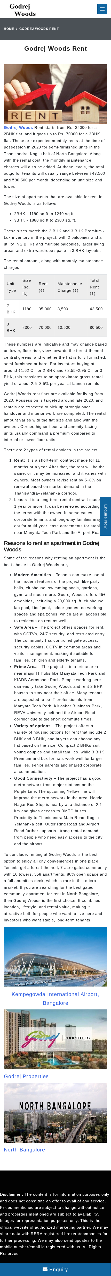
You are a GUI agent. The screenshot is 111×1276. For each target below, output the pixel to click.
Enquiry (58, 1269)
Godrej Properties (26, 1076)
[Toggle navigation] (102, 9)
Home (9, 29)
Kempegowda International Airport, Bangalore (55, 998)
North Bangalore (24, 1149)
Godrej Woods (18, 127)
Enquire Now (106, 516)
